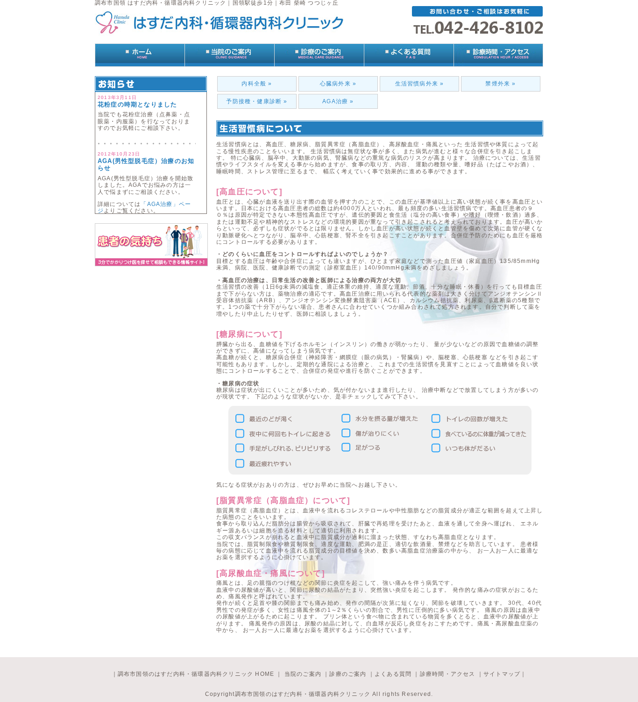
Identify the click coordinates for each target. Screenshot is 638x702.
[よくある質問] (409, 55)
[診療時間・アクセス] (498, 55)
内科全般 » (256, 83)
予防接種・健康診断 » (256, 101)
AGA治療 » (338, 101)
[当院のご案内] (229, 55)
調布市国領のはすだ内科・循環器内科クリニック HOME (196, 674)
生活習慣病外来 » (419, 83)
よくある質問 (393, 674)
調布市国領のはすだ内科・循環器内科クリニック (302, 694)
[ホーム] (139, 55)
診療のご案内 (347, 674)
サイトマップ (501, 674)
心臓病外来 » (338, 83)
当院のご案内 (302, 674)
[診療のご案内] (319, 55)
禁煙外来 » (500, 83)
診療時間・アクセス (447, 674)
